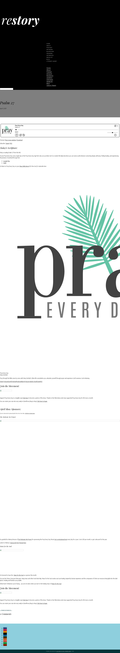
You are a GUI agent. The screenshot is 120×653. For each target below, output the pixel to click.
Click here (25, 398)
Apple (4, 163)
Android (14, 381)
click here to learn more (30, 413)
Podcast (49, 47)
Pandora (18, 381)
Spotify (10, 381)
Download (19, 140)
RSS (11, 143)
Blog (48, 59)
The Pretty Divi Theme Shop (63, 651)
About (49, 45)
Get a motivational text (60, 539)
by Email (34, 381)
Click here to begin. (42, 401)
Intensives (50, 55)
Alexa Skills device (24, 166)
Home (48, 43)
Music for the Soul (18, 575)
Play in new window (10, 140)
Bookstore (50, 51)
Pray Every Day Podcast (18, 108)
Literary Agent (52, 61)
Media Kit (50, 57)
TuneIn (7, 143)
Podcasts (8, 108)
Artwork (50, 49)
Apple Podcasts (4, 381)
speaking (50, 53)
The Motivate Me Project (25, 539)
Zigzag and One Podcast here (18, 543)
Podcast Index (28, 381)
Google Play (6, 161)
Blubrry (23, 381)
